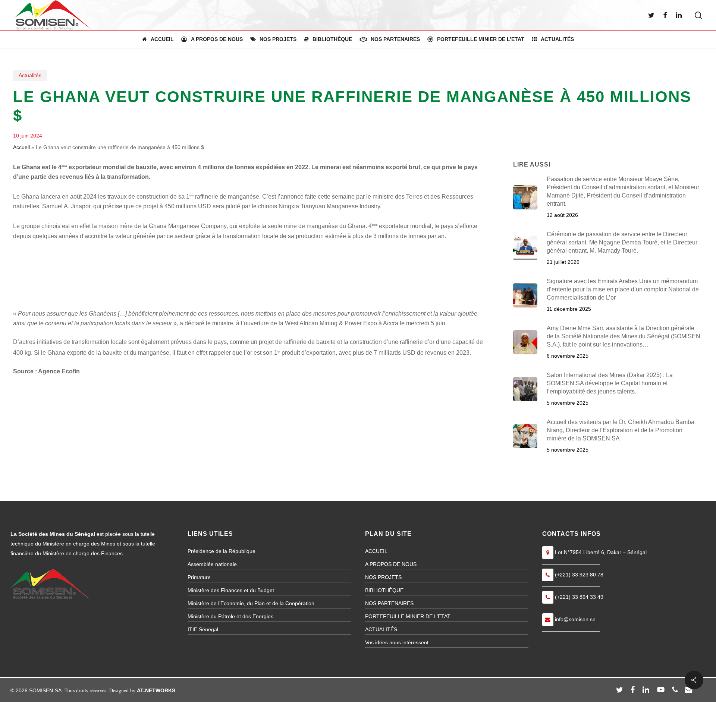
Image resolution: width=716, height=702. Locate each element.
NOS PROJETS (383, 577)
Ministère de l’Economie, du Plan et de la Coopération (251, 603)
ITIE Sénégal (203, 629)
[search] (698, 15)
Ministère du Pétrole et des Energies (230, 616)
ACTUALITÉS (381, 629)
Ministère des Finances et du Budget (231, 590)
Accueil (21, 147)
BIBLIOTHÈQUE (384, 590)
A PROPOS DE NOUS (391, 564)
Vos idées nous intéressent (396, 642)
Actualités (30, 75)
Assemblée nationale (212, 564)
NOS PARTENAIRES (389, 603)
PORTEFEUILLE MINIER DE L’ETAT (407, 616)
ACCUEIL (376, 551)
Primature (199, 577)
